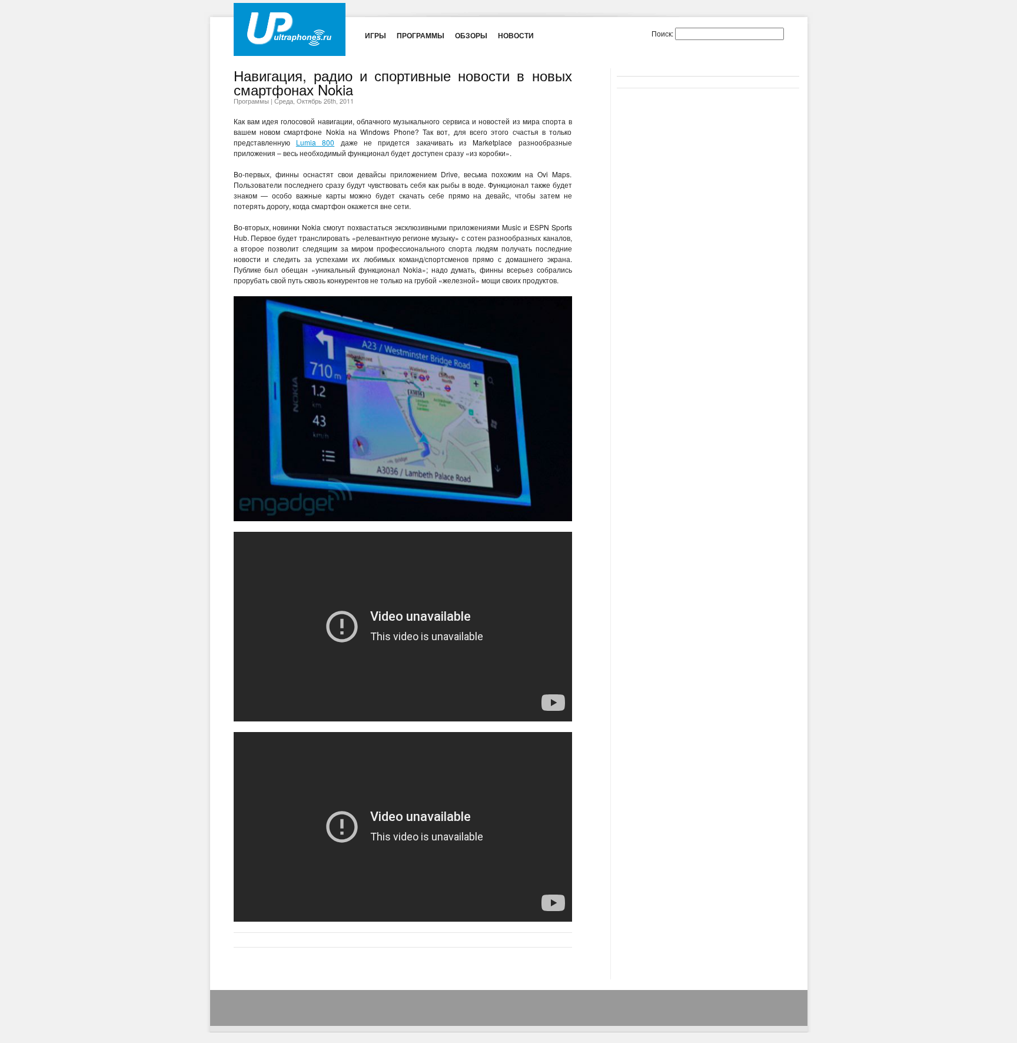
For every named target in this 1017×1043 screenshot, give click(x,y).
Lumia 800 (315, 142)
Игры (375, 35)
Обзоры (471, 35)
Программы (420, 35)
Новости (516, 35)
